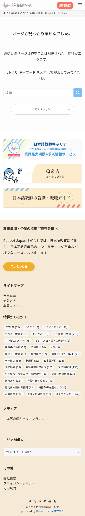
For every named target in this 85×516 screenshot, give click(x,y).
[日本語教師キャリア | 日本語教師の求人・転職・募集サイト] (17, 5)
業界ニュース (12, 305)
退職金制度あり (39, 394)
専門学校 (39, 354)
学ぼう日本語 (15, 354)
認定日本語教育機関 (19, 387)
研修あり (13, 380)
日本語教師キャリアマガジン (24, 418)
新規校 (32, 360)
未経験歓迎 (68, 367)
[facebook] (30, 501)
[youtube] (50, 501)
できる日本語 (16, 334)
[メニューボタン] (80, 5)
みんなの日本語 (65, 334)
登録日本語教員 (63, 374)
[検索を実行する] (77, 92)
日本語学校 (54, 360)
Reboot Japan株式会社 (50, 511)
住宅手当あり (15, 347)
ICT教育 (12, 327)
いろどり (32, 327)
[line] (45, 501)
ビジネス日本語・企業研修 (52, 340)
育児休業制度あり (40, 380)
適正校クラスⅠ (67, 394)
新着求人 (9, 301)
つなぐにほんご (55, 327)
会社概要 (9, 478)
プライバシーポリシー (19, 483)
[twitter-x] (35, 501)
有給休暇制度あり (39, 367)
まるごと (40, 334)
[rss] (55, 501)
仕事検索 (9, 296)
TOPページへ (42, 109)
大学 (55, 347)
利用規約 (9, 488)
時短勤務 (13, 367)
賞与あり (13, 394)
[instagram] (40, 501)
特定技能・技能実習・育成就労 (25, 374)
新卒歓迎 (13, 360)
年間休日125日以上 (66, 354)
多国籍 (38, 347)
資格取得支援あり (52, 387)
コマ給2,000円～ (18, 340)
